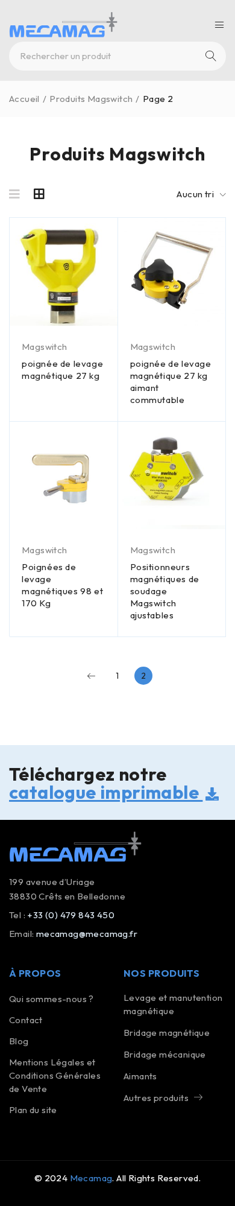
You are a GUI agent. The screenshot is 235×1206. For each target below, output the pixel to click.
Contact (26, 1020)
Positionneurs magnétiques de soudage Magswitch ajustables (164, 591)
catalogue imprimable (105, 792)
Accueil (24, 98)
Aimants (140, 1076)
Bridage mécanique (165, 1054)
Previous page (92, 676)
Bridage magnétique (167, 1032)
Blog (19, 1041)
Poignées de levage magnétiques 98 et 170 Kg (62, 585)
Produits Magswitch (91, 98)
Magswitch (44, 346)
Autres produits (156, 1097)
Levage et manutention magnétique (173, 1004)
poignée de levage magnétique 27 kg (62, 369)
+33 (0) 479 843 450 (70, 915)
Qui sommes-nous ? (51, 998)
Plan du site (33, 1110)
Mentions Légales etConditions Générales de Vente (55, 1075)
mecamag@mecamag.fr (86, 933)
